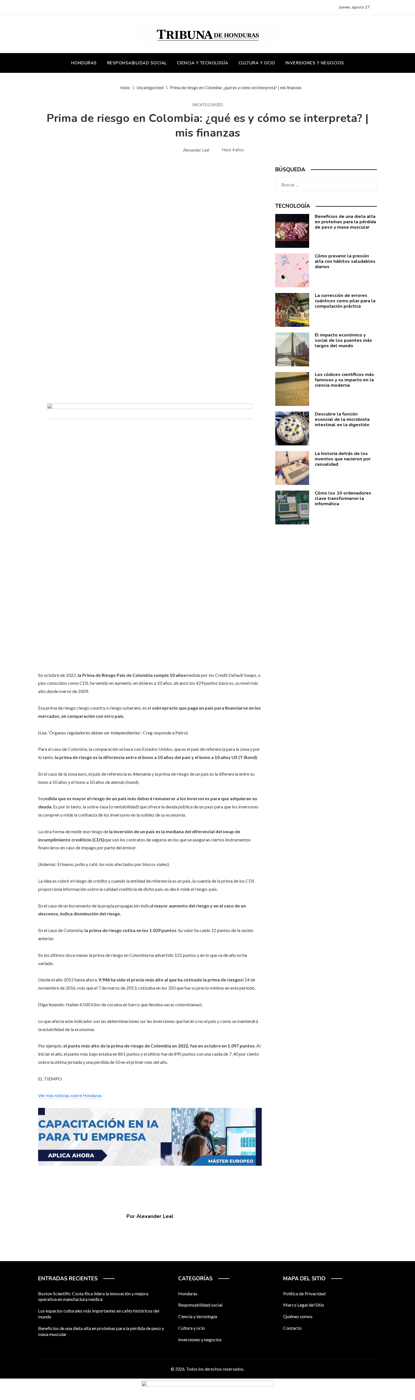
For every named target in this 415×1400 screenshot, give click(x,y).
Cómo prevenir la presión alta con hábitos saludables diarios (345, 261)
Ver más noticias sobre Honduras (70, 1095)
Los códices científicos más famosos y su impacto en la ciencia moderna (344, 379)
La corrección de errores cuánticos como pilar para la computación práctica (345, 300)
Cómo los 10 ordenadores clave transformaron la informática (343, 498)
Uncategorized (207, 105)
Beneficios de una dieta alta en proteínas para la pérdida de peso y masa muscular (345, 221)
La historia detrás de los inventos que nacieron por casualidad (343, 458)
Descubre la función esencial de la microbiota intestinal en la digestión (342, 419)
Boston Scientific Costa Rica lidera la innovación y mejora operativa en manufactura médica (93, 1296)
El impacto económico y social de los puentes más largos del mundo (343, 340)
